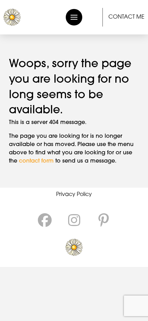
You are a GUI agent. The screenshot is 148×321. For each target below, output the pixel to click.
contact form (36, 161)
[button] (74, 17)
